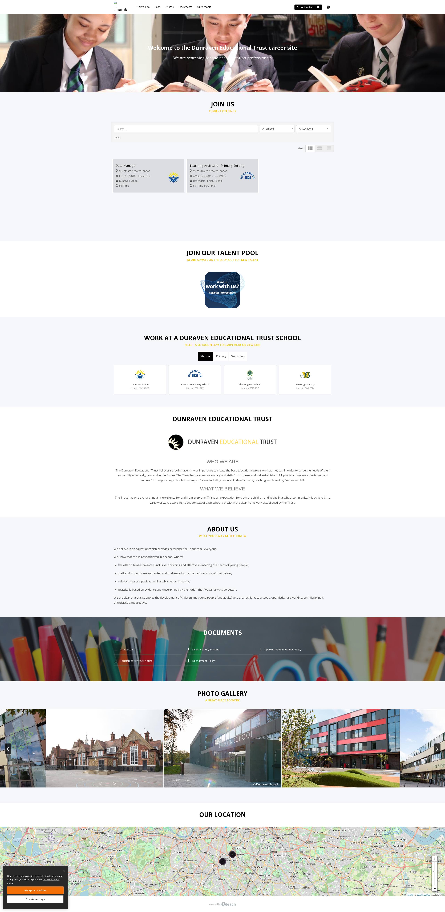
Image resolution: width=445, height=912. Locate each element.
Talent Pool (143, 7)
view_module (310, 148)
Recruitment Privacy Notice (136, 660)
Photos (169, 7)
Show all (205, 356)
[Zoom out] (434, 888)
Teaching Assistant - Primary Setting (216, 165)
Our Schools (204, 7)
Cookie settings (35, 899)
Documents (185, 7)
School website (306, 7)
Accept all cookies (35, 890)
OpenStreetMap (423, 894)
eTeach (222, 904)
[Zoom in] (434, 859)
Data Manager (126, 165)
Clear (117, 137)
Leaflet (410, 894)
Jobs (157, 7)
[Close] (63, 871)
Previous (8, 748)
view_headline (329, 148)
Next (437, 748)
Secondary (238, 356)
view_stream (320, 148)
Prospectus (127, 649)
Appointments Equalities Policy (283, 649)
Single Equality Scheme (205, 649)
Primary (221, 356)
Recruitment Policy (203, 660)
